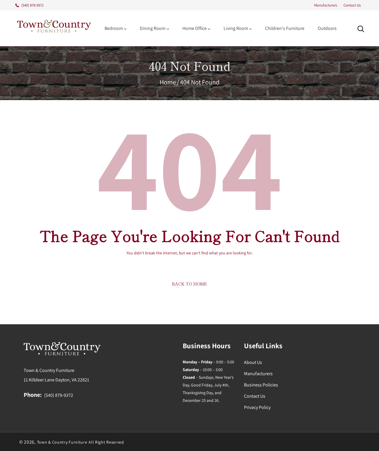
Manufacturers (325, 5)
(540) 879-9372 (58, 395)
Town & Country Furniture (62, 442)
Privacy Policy (257, 407)
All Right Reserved (106, 442)
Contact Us (352, 5)
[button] (360, 28)
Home (168, 82)
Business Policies (261, 385)
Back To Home (189, 284)
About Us (253, 362)
